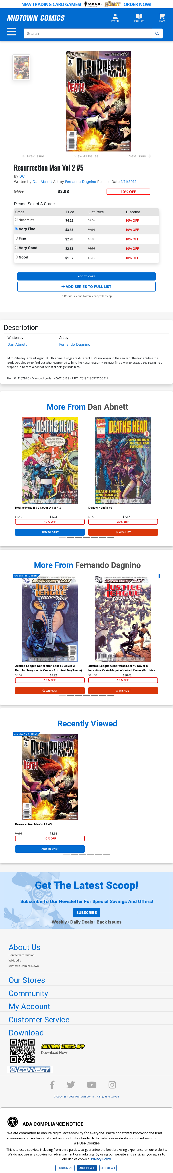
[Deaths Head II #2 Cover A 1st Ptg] (50, 460)
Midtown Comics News (24, 966)
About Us (25, 947)
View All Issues (86, 156)
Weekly (59, 922)
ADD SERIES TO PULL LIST (88, 286)
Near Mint (26, 220)
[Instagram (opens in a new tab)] (112, 1087)
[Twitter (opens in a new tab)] (70, 1087)
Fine (22, 238)
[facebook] (52, 1087)
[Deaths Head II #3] (123, 460)
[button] (115, 19)
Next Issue (137, 156)
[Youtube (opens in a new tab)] (92, 1087)
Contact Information (21, 955)
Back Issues (109, 922)
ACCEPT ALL (87, 1168)
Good (23, 257)
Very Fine (27, 229)
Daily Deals (81, 922)
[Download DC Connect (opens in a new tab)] (88, 1069)
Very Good (28, 247)
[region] (17, 466)
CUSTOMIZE (65, 1168)
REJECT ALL (108, 1168)
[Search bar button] (157, 33)
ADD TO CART (86, 276)
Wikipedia (15, 960)
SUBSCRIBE (86, 912)
